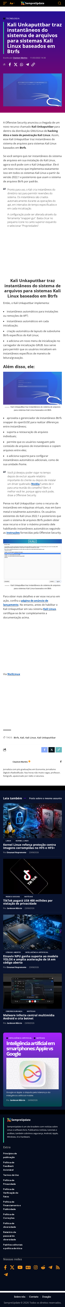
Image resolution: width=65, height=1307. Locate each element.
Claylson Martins (20, 58)
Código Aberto (13, 952)
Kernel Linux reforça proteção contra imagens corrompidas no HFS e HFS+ (29, 846)
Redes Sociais (13, 897)
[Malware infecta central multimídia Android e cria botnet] (32, 991)
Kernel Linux (22, 841)
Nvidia (35, 484)
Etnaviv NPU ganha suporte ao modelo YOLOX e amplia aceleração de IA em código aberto (30, 959)
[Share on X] (15, 64)
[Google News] (28, 1267)
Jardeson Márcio (17, 1100)
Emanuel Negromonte (16, 852)
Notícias (40, 1038)
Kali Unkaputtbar (46, 737)
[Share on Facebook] (9, 64)
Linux (8, 841)
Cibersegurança (14, 1011)
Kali (22, 737)
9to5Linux (13, 674)
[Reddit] (43, 1267)
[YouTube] (20, 1267)
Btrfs (16, 737)
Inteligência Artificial (20, 1038)
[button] (6, 3)
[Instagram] (35, 1267)
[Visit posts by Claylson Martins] (7, 762)
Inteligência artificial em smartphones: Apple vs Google (30, 1048)
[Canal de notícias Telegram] (6, 1274)
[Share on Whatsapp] (21, 64)
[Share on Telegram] (27, 64)
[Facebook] (61, 762)
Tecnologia (12, 19)
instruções (13, 532)
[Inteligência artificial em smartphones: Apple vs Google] (32, 1073)
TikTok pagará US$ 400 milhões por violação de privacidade (28, 902)
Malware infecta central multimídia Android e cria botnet (28, 1016)
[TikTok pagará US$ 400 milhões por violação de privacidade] (32, 876)
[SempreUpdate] (32, 3)
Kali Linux (49, 609)
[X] (12, 1267)
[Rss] (58, 1267)
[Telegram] (50, 1267)
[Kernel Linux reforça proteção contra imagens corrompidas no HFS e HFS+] (32, 820)
